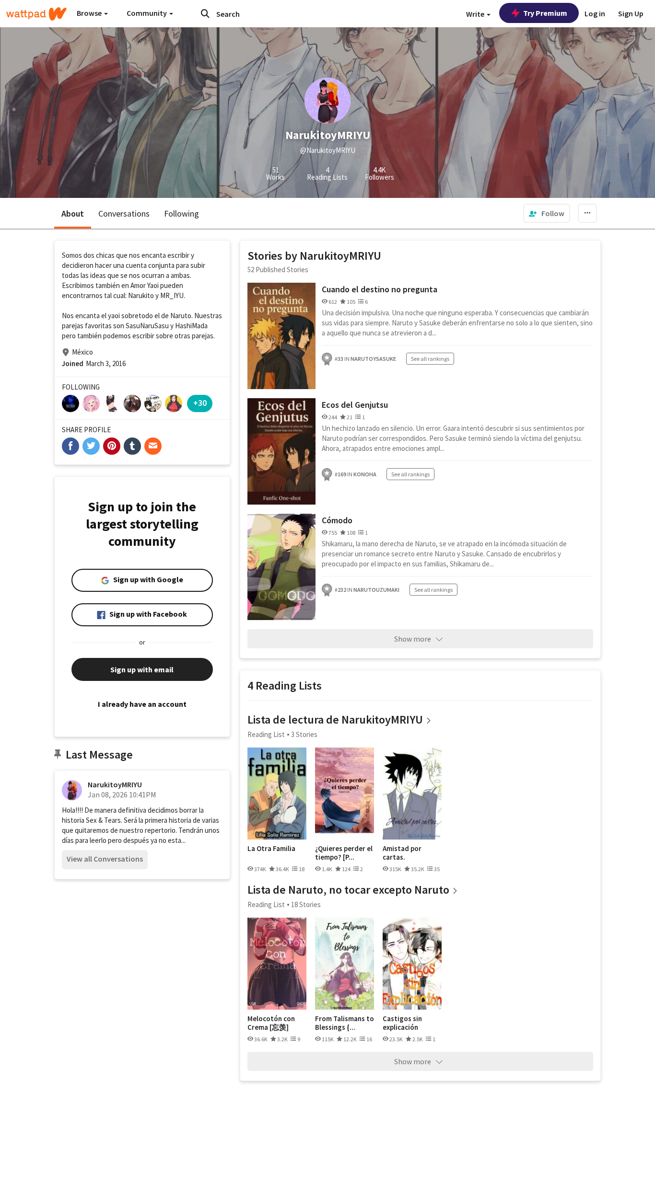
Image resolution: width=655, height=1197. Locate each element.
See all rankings (430, 358)
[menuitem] (546, 213)
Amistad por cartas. (402, 852)
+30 (200, 402)
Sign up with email (142, 669)
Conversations (124, 213)
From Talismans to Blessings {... (344, 1022)
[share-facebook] (70, 446)
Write (476, 14)
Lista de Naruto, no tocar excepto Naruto (348, 889)
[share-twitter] (91, 446)
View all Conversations (105, 858)
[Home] (36, 14)
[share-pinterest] (111, 446)
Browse (90, 13)
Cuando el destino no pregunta (379, 289)
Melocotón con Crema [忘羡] (271, 1022)
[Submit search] (205, 13)
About (72, 213)
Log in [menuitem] (595, 13)
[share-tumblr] (132, 446)
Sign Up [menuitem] (630, 13)
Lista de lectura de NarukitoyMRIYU (335, 719)
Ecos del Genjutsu (355, 404)
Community (147, 13)
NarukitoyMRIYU (115, 784)
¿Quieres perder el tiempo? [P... (344, 852)
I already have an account (142, 704)
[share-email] (153, 446)
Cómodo (337, 520)
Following (181, 213)
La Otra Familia (271, 848)
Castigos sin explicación (402, 1022)
